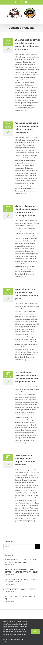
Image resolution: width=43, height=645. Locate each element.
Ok (35, 632)
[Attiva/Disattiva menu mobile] (38, 20)
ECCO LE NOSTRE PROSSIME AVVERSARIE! (21, 589)
